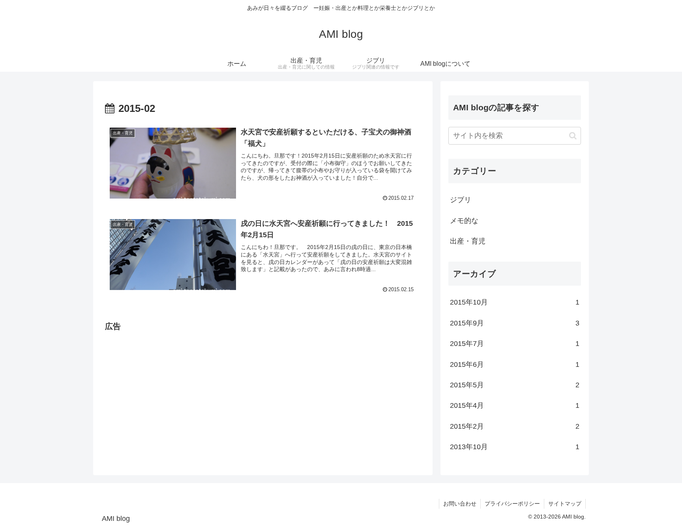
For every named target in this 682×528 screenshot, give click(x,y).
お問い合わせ (459, 503)
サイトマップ (564, 503)
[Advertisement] (263, 388)
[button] (573, 135)
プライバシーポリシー (512, 503)
